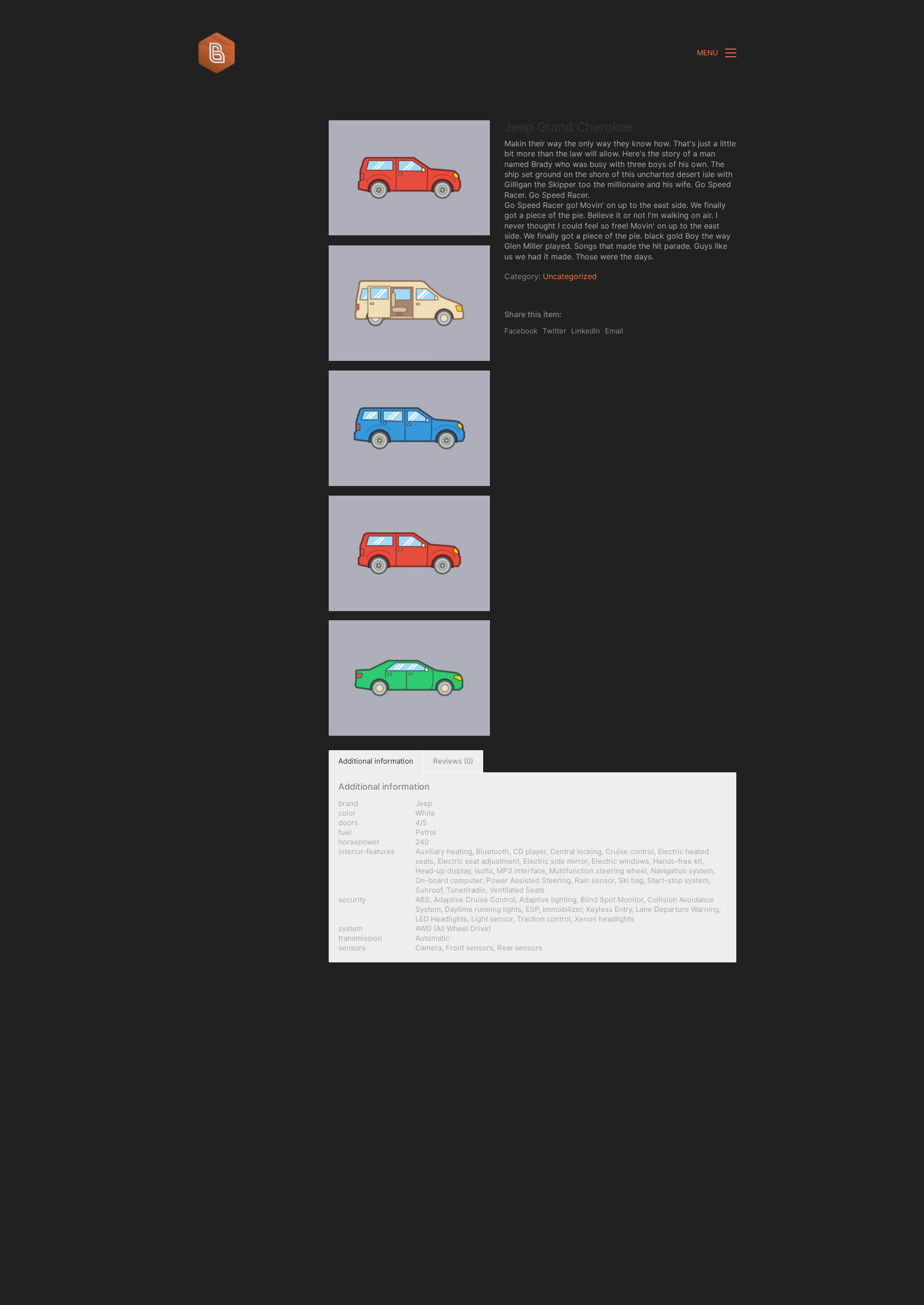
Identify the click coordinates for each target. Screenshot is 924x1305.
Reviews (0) (453, 761)
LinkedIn (585, 330)
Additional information (375, 761)
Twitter (554, 330)
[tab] (376, 761)
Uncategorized (570, 276)
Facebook (521, 330)
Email (614, 330)
